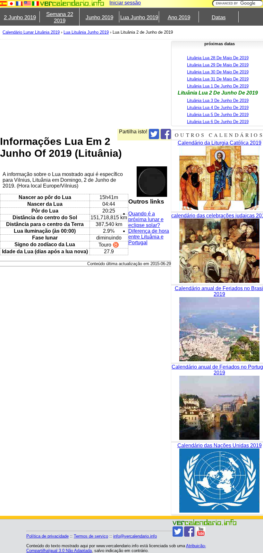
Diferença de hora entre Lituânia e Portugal (148, 236)
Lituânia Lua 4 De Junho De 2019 (218, 107)
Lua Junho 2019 (139, 17)
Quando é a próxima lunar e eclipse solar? (146, 219)
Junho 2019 (99, 17)
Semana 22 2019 (59, 17)
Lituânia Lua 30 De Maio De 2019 (218, 72)
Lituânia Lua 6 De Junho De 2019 (218, 121)
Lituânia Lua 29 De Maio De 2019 (218, 65)
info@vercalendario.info (135, 536)
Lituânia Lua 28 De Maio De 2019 (218, 57)
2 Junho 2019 (20, 17)
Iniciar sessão (125, 2)
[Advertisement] (85, 84)
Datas (219, 17)
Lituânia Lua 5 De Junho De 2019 (218, 114)
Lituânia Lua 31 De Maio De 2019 (218, 79)
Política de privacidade (47, 536)
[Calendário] (72, 3)
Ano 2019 (179, 17)
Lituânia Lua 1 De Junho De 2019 (218, 86)
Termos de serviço (91, 536)
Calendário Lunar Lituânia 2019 (31, 32)
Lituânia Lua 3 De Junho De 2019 (218, 100)
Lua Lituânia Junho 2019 (86, 32)
